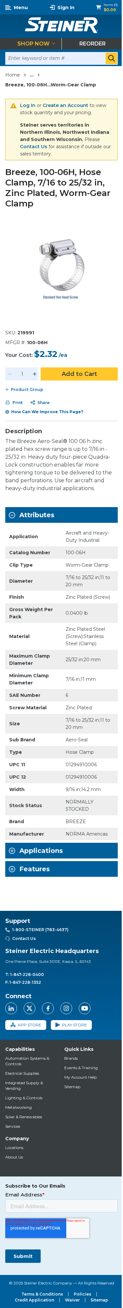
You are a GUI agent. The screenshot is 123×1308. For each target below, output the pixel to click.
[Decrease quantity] (10, 374)
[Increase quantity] (35, 374)
